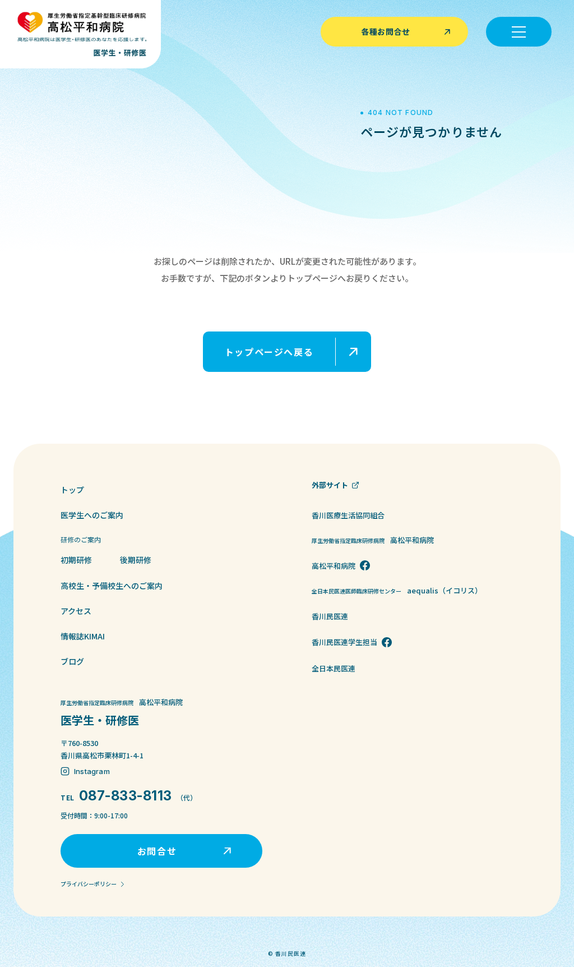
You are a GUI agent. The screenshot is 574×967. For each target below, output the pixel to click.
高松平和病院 (333, 565)
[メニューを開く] (519, 32)
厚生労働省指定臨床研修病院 (373, 540)
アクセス (76, 610)
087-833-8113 (125, 796)
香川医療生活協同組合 (348, 515)
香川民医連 (330, 616)
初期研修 (76, 559)
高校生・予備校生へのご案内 (112, 585)
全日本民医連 (333, 668)
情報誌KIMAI (83, 636)
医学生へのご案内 (92, 515)
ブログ (72, 661)
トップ (72, 489)
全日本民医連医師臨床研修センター (397, 590)
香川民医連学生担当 (344, 642)
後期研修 (135, 559)
